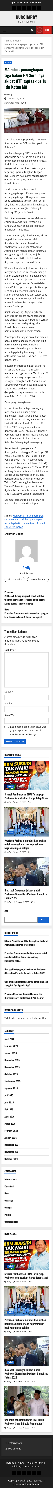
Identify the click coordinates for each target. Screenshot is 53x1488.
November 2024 (12, 1152)
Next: (26, 613)
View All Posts (37, 579)
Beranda (11, 1462)
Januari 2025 (10, 1137)
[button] (4, 30)
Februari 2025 (11, 1130)
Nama (8, 692)
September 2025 (12, 1081)
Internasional (10, 1179)
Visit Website (15, 579)
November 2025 (12, 1067)
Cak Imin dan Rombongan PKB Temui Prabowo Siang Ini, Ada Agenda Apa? (26, 983)
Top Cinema (14, 1448)
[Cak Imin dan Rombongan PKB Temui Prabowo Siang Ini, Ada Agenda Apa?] (26, 1401)
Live (47, 30)
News (6, 1193)
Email (8, 703)
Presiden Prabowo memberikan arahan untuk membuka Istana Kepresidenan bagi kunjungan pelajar (25, 844)
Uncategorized (11, 1221)
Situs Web (9, 715)
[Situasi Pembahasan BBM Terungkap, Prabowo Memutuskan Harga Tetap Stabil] (26, 775)
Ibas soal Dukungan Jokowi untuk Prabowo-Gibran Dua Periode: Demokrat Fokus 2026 (26, 894)
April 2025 (9, 1116)
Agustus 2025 (11, 1088)
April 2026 (9, 1039)
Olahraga (8, 1200)
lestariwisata (15, 1443)
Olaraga (7, 1207)
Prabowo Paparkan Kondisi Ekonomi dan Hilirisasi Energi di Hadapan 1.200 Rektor (24, 996)
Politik (8, 62)
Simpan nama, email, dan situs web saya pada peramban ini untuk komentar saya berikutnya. (27, 730)
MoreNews (18, 1484)
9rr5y (9, 94)
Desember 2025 (12, 1060)
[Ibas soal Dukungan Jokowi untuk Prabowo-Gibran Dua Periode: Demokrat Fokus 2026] (26, 871)
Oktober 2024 (11, 1159)
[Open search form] (32, 30)
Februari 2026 (11, 1046)
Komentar (11, 649)
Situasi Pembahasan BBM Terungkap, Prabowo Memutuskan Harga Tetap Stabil (26, 796)
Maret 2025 (9, 1123)
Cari (6, 911)
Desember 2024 (12, 1144)
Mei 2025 (8, 1109)
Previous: (24, 597)
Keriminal (9, 1186)
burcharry (26, 17)
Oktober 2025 (11, 1074)
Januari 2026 (10, 1053)
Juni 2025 (9, 1102)
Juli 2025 (8, 1095)
